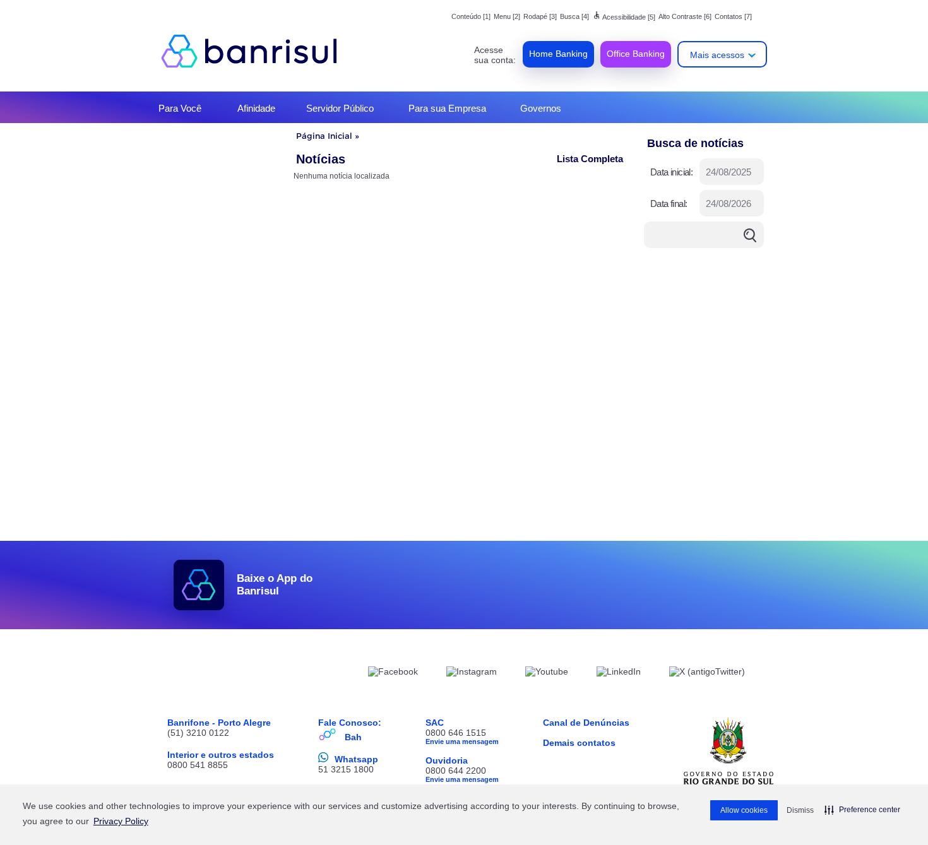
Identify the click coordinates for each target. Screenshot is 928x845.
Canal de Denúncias (586, 723)
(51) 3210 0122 (198, 733)
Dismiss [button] (800, 810)
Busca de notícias (695, 143)
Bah (353, 737)
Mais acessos (717, 55)
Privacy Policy (120, 821)
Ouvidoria (446, 760)
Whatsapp (356, 759)
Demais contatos (579, 743)
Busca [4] (574, 16)
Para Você (179, 108)
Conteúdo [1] (471, 16)
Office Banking (636, 54)
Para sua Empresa (447, 108)
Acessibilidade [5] (623, 17)
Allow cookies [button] (744, 810)
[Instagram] (471, 673)
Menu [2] (507, 16)
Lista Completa (590, 158)
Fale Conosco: (349, 723)
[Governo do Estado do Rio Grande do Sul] (728, 751)
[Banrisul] (256, 50)
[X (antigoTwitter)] (707, 673)
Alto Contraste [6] (684, 16)
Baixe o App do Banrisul (274, 584)
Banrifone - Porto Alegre (219, 723)
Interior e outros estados (220, 755)
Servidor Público (340, 108)
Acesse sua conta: (495, 55)
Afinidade (256, 108)
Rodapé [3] (540, 16)
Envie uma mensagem (462, 741)
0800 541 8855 (197, 765)
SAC (434, 723)
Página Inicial (324, 136)
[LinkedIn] (619, 673)
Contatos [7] (733, 16)
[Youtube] (546, 673)
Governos (540, 108)
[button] (862, 810)
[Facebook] (393, 673)
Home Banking (558, 54)
